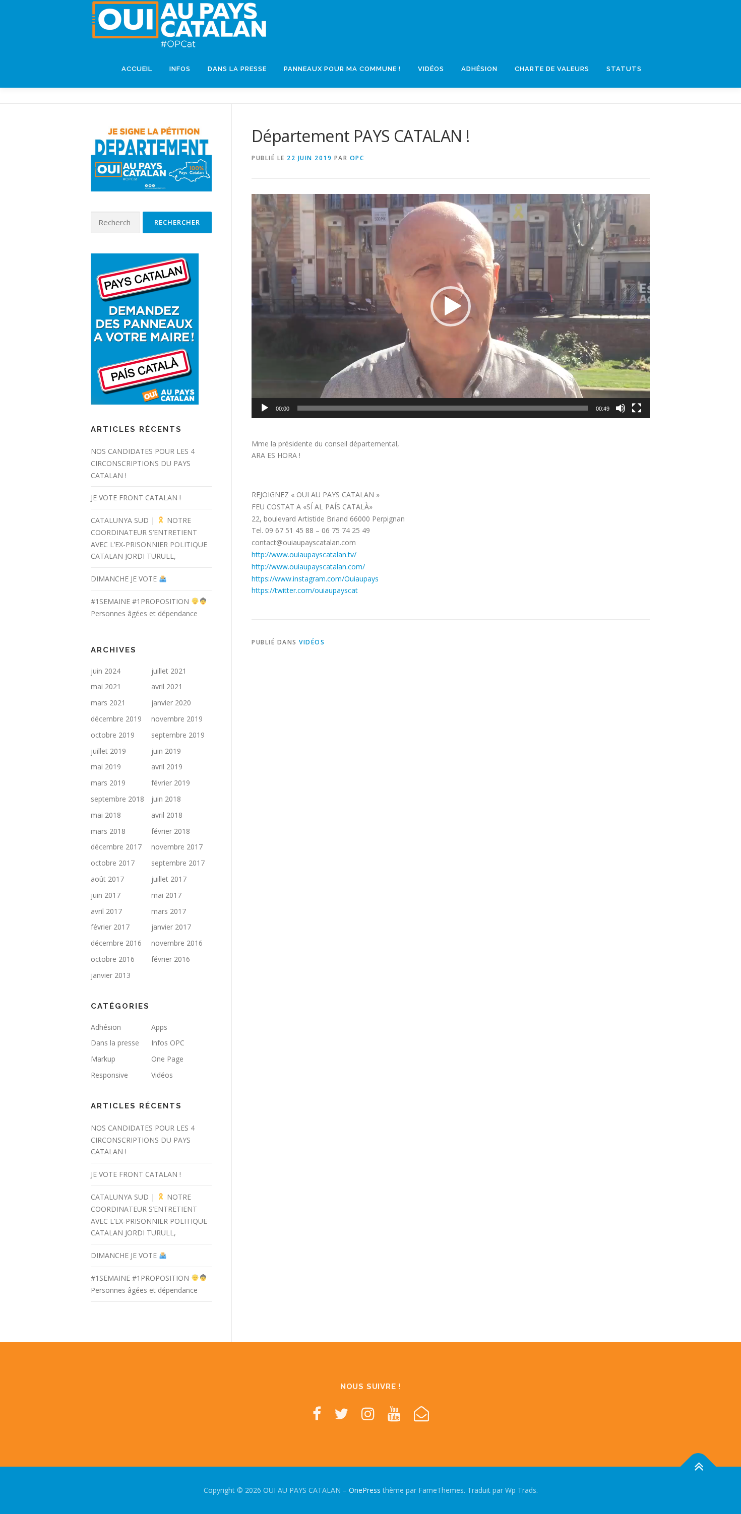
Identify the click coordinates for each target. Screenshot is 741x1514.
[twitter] (341, 1413)
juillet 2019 (108, 751)
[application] (451, 306)
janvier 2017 (171, 927)
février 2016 (170, 959)
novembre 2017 (177, 846)
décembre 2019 (116, 718)
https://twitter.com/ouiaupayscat (305, 590)
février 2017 (110, 927)
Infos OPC (167, 1042)
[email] (421, 1413)
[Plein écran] (637, 408)
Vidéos (431, 69)
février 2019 (170, 782)
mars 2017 (168, 911)
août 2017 (107, 879)
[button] (450, 306)
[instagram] (368, 1413)
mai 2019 (106, 766)
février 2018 (170, 831)
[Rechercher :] (115, 222)
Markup (103, 1059)
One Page (167, 1059)
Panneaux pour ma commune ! (342, 69)
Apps (159, 1027)
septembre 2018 (117, 799)
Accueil (136, 69)
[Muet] (620, 408)
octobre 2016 (113, 959)
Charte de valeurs (552, 69)
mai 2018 (106, 815)
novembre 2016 (177, 943)
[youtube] (394, 1413)
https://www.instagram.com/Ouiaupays (315, 578)
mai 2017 (166, 895)
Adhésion (479, 69)
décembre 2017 (116, 846)
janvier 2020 (171, 702)
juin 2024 (105, 671)
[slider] (442, 408)
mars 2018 (108, 831)
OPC (357, 158)
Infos (180, 69)
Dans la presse (237, 69)
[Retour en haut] (698, 1467)
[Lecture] (265, 408)
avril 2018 (166, 815)
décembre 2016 (116, 943)
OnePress (365, 1490)
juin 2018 (166, 799)
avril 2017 (106, 911)
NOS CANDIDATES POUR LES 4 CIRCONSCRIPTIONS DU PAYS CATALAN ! (143, 463)
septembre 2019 (178, 735)
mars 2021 (108, 702)
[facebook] (317, 1413)
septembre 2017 (178, 863)
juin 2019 (166, 751)
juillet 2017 (169, 879)
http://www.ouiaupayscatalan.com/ (308, 566)
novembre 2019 (177, 718)
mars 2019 (108, 782)
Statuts (624, 69)
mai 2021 (106, 686)
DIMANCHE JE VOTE (125, 578)
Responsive (109, 1075)
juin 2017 (105, 895)
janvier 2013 (111, 975)
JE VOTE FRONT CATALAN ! (136, 497)
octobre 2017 (113, 863)
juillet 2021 (169, 671)
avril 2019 (166, 766)
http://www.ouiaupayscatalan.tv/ (304, 554)
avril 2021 (166, 686)
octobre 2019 (113, 735)
